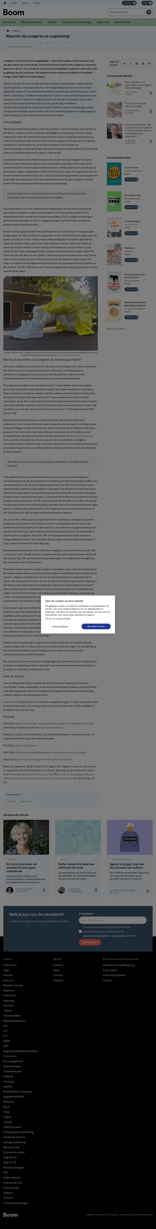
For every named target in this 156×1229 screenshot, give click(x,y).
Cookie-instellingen (60, 626)
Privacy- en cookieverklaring (57, 618)
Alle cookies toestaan (96, 626)
